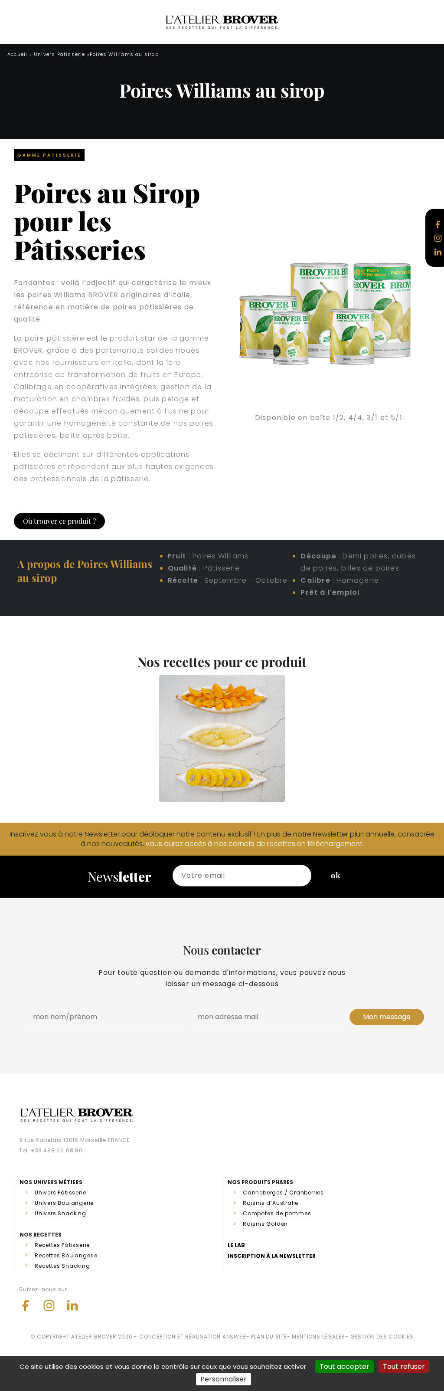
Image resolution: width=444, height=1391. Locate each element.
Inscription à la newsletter (272, 1256)
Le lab (236, 1245)
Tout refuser (404, 1366)
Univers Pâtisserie (59, 54)
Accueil (17, 54)
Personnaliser (223, 1379)
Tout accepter (344, 1366)
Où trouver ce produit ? (59, 520)
